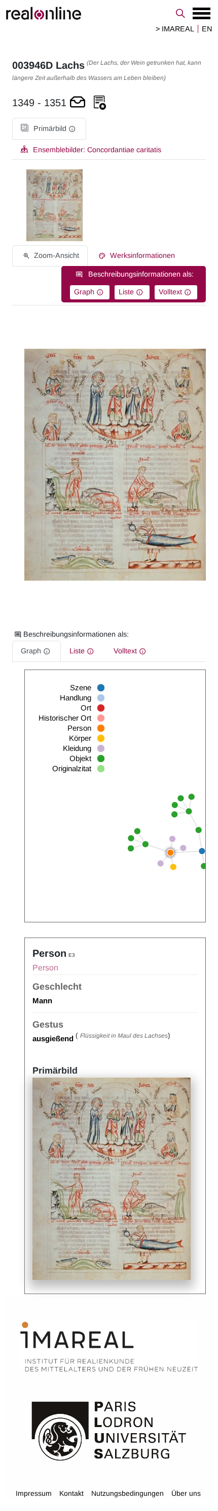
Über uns (186, 1493)
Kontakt (71, 1493)
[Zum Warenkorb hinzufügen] (77, 103)
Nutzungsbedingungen (127, 1493)
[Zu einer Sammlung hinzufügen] (100, 103)
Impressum (34, 1493)
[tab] (49, 129)
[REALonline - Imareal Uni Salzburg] (109, 13)
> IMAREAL (175, 29)
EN (207, 29)
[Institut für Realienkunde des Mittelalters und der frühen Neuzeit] (109, 1347)
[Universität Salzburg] (109, 1430)
